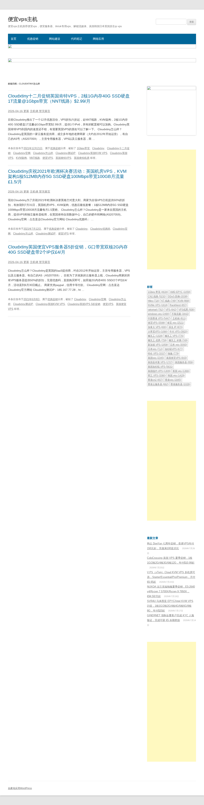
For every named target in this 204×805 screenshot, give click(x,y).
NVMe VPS (158, 305)
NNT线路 (34, 157)
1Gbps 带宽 (158, 292)
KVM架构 (21, 157)
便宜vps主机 (22, 19)
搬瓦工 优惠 (157, 340)
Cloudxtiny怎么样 (43, 153)
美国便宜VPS (176, 357)
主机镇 (179, 318)
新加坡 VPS (158, 344)
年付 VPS (178, 331)
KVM (183, 300)
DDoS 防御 (178, 296)
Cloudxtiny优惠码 (100, 228)
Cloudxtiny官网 (21, 153)
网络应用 (98, 38)
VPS (171, 309)
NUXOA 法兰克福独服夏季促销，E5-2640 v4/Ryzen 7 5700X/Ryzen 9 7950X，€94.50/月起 (171, 591)
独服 (173, 353)
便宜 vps (175, 322)
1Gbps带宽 (83, 148)
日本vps (155, 349)
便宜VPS (47, 157)
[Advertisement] (171, 209)
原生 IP (176, 327)
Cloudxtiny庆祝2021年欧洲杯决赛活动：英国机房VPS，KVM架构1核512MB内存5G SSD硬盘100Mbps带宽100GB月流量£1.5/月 (67, 176)
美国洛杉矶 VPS (160, 366)
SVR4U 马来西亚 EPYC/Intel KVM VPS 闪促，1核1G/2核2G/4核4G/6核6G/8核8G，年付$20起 (170, 606)
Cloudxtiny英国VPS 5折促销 (84, 304)
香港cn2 (155, 379)
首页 (13, 38)
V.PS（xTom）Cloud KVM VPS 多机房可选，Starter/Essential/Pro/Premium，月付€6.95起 (171, 577)
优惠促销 (32, 38)
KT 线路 (168, 300)
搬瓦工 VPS (174, 336)
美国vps (156, 357)
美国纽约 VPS (159, 371)
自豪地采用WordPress (20, 788)
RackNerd (178, 305)
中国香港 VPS (159, 318)
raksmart (156, 309)
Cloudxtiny (98, 148)
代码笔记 (76, 38)
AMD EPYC (180, 292)
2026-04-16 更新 (18, 111)
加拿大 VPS (157, 327)
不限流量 (180, 314)
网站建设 (54, 38)
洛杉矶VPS (174, 349)
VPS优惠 (186, 309)
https (153, 300)
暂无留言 (44, 111)
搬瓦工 (155, 336)
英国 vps (181, 371)
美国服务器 (184, 362)
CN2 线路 (157, 296)
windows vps (159, 314)
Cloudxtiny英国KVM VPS (92, 153)
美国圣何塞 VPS (160, 362)
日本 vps (178, 344)
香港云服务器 (158, 384)
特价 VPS (157, 353)
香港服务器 (180, 384)
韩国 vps (176, 375)
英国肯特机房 (81, 157)
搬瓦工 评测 (178, 340)
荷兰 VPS (157, 375)
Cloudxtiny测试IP (66, 153)
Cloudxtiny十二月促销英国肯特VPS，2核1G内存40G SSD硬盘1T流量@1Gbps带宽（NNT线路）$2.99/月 (69, 98)
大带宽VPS (158, 331)
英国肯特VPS (63, 157)
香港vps (173, 379)
